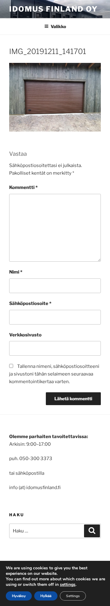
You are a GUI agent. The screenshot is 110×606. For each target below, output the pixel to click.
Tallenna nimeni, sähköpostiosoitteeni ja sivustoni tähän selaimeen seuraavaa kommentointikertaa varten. (54, 374)
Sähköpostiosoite (30, 303)
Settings (73, 595)
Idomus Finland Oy (53, 9)
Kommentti (23, 187)
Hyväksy (19, 595)
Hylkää (45, 595)
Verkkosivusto (25, 335)
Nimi (15, 272)
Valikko (58, 26)
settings (67, 584)
